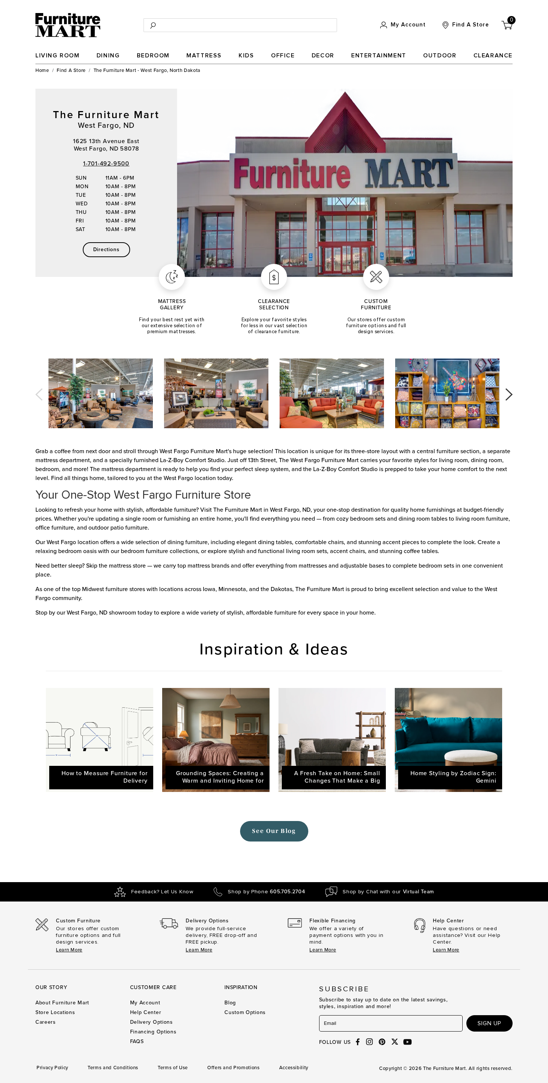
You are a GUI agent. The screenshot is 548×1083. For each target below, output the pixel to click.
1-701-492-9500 (106, 163)
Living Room (57, 56)
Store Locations (55, 1012)
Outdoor (439, 56)
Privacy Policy (52, 1068)
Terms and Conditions (113, 1068)
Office (283, 56)
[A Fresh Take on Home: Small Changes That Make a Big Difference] (332, 740)
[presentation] (38, 392)
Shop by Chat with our (388, 891)
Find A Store (71, 70)
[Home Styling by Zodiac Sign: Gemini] (448, 740)
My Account (145, 1003)
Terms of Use (173, 1068)
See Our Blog (274, 830)
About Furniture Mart (62, 1003)
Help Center (145, 1012)
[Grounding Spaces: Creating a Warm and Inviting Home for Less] (216, 740)
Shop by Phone (266, 891)
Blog (230, 1003)
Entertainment (378, 56)
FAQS (137, 1041)
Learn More (69, 950)
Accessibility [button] (293, 1068)
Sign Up (489, 1023)
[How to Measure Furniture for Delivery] (99, 740)
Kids (246, 56)
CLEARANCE (493, 56)
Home (42, 70)
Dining (108, 56)
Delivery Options (151, 1022)
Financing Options (153, 1032)
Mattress (204, 56)
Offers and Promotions (233, 1068)
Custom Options (245, 1012)
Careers (45, 1022)
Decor (323, 56)
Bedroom (153, 56)
